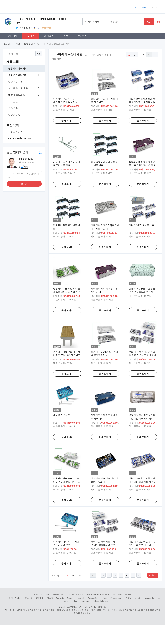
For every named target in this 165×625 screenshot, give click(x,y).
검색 (65, 35)
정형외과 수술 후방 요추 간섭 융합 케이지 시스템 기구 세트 (66, 292)
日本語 (50, 598)
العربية (137, 598)
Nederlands (149, 598)
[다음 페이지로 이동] (155, 54)
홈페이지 (12, 35)
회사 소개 (49, 35)
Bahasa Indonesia (101, 601)
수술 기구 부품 (15, 81)
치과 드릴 (13, 101)
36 (73, 575)
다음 (151, 575)
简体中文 (28, 598)
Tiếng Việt (85, 601)
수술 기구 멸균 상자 (18, 114)
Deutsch (81, 598)
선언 (48, 594)
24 (66, 575)
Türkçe (74, 601)
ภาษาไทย (64, 601)
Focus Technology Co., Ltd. (85, 607)
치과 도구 (13, 108)
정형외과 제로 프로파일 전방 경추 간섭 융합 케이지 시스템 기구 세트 (66, 482)
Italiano (103, 598)
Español (70, 598)
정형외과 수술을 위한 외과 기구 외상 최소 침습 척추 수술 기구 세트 (142, 482)
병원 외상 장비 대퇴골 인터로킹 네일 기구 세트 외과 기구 (142, 418)
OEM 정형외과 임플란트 (20, 94)
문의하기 (82, 35)
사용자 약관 (58, 594)
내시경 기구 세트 (61, 415)
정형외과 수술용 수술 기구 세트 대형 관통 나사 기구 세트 (66, 102)
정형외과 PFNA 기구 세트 (141, 225)
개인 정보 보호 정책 (75, 594)
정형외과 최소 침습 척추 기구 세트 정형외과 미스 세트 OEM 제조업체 (142, 165)
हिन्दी (159, 598)
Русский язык (116, 598)
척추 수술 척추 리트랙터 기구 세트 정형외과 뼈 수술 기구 (104, 545)
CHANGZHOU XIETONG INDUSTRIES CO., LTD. (41, 21)
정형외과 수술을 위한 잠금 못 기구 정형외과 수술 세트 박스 (142, 292)
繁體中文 (40, 598)
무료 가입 (146, 7)
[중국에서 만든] (24, 6)
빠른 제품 (117, 594)
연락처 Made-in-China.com (98, 594)
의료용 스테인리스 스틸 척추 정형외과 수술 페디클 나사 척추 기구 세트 (142, 102)
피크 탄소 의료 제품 (18, 88)
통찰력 (128, 594)
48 (80, 575)
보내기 (24, 183)
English (18, 598)
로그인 (137, 7)
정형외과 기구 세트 (17, 68)
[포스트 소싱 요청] (158, 21)
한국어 (129, 598)
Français (60, 598)
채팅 (26, 166)
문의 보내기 (67, 120)
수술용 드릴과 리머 (17, 74)
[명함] (40, 152)
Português (92, 598)
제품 (32, 35)
